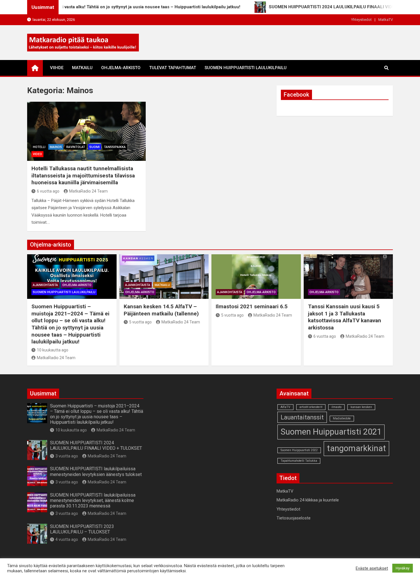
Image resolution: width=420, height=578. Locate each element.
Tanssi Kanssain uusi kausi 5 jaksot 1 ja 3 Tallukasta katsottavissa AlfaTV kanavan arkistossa (344, 317)
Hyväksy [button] (402, 568)
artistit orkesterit (310, 407)
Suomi (94, 147)
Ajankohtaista (45, 285)
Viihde (56, 67)
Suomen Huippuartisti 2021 (331, 432)
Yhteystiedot (361, 19)
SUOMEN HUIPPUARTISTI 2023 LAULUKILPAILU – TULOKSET (82, 529)
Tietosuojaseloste (294, 518)
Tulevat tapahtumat (172, 67)
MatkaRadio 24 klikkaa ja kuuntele (308, 500)
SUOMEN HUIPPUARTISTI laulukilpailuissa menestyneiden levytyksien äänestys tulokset (96, 471)
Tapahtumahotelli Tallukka (299, 461)
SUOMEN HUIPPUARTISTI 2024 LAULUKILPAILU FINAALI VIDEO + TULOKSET (96, 445)
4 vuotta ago (66, 539)
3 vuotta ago (66, 456)
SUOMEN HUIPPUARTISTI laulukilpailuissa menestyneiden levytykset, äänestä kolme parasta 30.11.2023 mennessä (92, 500)
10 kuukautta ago (52, 350)
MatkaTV (385, 19)
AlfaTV (285, 407)
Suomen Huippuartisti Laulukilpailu (246, 67)
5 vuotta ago (140, 322)
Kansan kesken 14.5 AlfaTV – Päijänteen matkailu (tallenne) (161, 310)
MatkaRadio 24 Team (88, 191)
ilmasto (336, 407)
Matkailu (82, 67)
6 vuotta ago (48, 191)
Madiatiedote (342, 418)
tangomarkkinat (356, 448)
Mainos (56, 147)
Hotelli (39, 147)
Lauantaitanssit (302, 417)
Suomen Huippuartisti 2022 (299, 450)
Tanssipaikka (115, 147)
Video (37, 154)
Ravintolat (75, 147)
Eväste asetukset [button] (372, 568)
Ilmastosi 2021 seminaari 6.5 (252, 306)
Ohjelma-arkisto (121, 67)
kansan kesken (361, 407)
